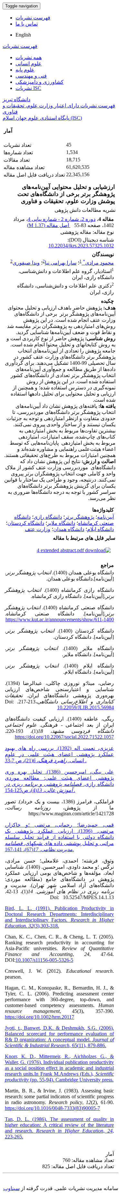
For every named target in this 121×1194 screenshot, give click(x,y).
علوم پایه (25, 69)
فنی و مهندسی (31, 76)
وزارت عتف (37, 529)
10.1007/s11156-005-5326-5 (44, 960)
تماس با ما (26, 24)
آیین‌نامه (105, 517)
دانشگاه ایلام (100, 529)
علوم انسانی (28, 63)
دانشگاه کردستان (25, 523)
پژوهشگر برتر (79, 517)
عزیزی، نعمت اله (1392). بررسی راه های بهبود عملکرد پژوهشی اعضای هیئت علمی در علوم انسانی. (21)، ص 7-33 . (59, 754)
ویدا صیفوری (26, 263)
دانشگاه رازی (48, 517)
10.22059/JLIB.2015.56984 (85, 707)
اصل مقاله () (48, 225)
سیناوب (11, 1188)
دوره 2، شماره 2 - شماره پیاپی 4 (62, 219)
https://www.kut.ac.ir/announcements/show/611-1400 (59, 619)
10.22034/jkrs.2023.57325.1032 (81, 245)
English (23, 35)
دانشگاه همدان (68, 529)
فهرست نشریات (32, 17)
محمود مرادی (98, 263)
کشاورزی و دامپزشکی (39, 82)
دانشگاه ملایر (61, 523)
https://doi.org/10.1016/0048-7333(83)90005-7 (52, 1108)
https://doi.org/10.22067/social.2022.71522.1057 (64, 737)
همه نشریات (28, 57)
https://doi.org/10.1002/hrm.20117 (39, 1017)
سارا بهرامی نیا (60, 263)
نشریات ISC (28, 88)
